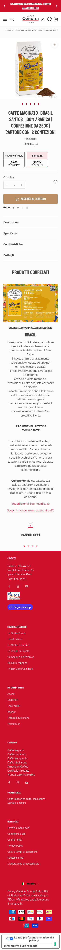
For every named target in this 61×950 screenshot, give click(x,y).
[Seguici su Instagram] (18, 586)
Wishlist (11, 712)
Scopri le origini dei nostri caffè (30, 503)
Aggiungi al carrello (33, 199)
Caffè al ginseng (17, 762)
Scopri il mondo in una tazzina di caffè (30, 510)
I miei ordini (13, 706)
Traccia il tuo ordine (18, 717)
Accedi (11, 694)
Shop (8, 30)
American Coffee (17, 766)
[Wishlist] (49, 19)
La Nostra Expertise (18, 645)
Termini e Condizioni (18, 828)
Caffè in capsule (17, 758)
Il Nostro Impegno (17, 663)
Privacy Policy (15, 845)
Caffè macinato (16, 754)
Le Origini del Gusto (18, 651)
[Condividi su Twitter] (18, 208)
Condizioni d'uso (16, 833)
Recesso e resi (15, 857)
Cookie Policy (14, 839)
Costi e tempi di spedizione (22, 851)
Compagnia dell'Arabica (20, 657)
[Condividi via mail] (27, 208)
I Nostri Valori (14, 639)
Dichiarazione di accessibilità (23, 863)
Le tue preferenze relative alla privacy (34, 939)
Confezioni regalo (18, 770)
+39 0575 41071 (16, 578)
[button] (56, 19)
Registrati (12, 700)
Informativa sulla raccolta (20, 945)
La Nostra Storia (16, 633)
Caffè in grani (15, 750)
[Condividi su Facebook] (14, 208)
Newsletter (13, 723)
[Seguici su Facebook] (9, 586)
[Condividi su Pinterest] (22, 208)
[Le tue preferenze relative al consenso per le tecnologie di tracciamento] (55, 944)
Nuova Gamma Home (21, 774)
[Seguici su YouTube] (26, 586)
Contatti (11, 558)
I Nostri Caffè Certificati (20, 668)
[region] (30, 68)
